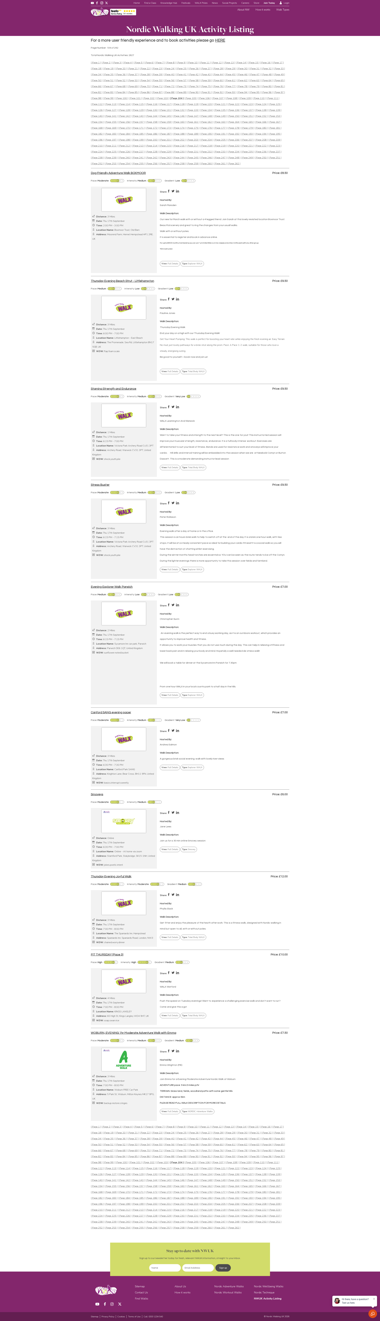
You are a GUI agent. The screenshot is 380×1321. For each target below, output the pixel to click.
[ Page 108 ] (231, 98)
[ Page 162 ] (206, 122)
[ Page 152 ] (261, 116)
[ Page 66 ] (96, 86)
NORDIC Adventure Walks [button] (197, 1111)
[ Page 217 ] (193, 145)
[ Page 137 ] (247, 110)
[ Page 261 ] (220, 163)
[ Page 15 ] (253, 62)
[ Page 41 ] (182, 74)
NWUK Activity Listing (267, 1298)
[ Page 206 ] (233, 140)
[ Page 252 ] (97, 163)
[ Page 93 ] (230, 92)
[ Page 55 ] (157, 80)
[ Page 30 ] (242, 68)
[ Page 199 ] (138, 140)
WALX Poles (201, 2)
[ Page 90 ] (194, 92)
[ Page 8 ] (171, 62)
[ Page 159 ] (165, 122)
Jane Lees (165, 826)
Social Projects (229, 2)
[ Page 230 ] (179, 151)
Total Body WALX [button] (193, 371)
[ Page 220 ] (233, 145)
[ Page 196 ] (97, 140)
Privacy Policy (108, 1316)
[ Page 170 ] (124, 128)
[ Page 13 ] (229, 62)
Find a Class (150, 2)
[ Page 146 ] (179, 116)
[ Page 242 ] (152, 157)
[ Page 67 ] (109, 86)
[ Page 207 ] (247, 140)
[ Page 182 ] (97, 134)
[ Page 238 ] (97, 157)
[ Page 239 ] (111, 157)
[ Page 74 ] (194, 86)
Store (256, 2)
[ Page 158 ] (152, 122)
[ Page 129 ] (138, 110)
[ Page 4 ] (128, 62)
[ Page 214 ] (152, 145)
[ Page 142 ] (124, 116)
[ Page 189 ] (193, 134)
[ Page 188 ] (179, 134)
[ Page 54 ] (145, 80)
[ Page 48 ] (267, 74)
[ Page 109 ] (245, 98)
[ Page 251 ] (274, 157)
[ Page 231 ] (193, 151)
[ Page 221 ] (247, 145)
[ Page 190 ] (206, 134)
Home (137, 2)
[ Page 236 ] (261, 151)
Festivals (186, 2)
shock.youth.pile (112, 459)
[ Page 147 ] (193, 116)
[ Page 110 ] (259, 98)
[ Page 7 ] (160, 62)
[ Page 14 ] (241, 62)
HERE (220, 40)
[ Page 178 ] (233, 128)
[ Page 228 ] (152, 151)
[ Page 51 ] (109, 80)
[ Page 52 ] (121, 80)
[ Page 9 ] (181, 62)
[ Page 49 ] (279, 74)
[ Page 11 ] (205, 62)
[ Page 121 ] (220, 104)
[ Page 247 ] (220, 157)
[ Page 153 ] (274, 116)
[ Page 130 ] (152, 110)
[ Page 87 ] (157, 92)
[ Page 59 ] (206, 80)
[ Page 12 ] (217, 62)
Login (286, 2)
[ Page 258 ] (179, 163)
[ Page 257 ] (165, 163)
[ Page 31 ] (255, 68)
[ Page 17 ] (278, 62)
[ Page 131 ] (165, 110)
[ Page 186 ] (152, 134)
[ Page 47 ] (255, 74)
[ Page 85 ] (133, 92)
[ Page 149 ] (220, 116)
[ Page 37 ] (133, 74)
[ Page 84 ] (121, 92)
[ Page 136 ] (233, 110)
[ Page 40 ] (169, 74)
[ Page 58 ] (194, 80)
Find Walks (141, 1298)
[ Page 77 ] (230, 86)
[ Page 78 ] (242, 86)
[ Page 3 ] (117, 62)
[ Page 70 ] (145, 86)
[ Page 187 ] (165, 134)
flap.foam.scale (112, 351)
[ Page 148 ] (206, 116)
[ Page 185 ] (138, 134)
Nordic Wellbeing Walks (268, 1286)
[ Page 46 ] (242, 74)
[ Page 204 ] (206, 140)
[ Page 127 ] (111, 110)
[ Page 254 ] (124, 163)
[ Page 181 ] (274, 128)
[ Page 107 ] (218, 98)
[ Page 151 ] (247, 116)
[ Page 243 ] (165, 157)
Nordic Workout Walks (228, 1292)
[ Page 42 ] (194, 74)
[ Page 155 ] (111, 122)
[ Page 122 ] (233, 104)
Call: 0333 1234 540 (153, 1316)
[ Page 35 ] (109, 74)
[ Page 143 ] (138, 116)
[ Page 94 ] (242, 92)
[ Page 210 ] (97, 145)
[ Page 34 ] (96, 74)
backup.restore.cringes (115, 1103)
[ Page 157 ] (138, 122)
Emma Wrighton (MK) (171, 1065)
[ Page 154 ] (97, 122)
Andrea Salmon (168, 744)
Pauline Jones (167, 313)
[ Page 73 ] (182, 86)
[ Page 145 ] (165, 116)
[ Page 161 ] (193, 122)
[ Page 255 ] (138, 163)
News (215, 2)
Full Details (170, 263)
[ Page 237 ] (274, 151)
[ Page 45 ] (230, 74)
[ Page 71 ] (157, 86)
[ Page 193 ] (247, 134)
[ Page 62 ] (242, 80)
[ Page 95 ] (255, 92)
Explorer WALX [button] (192, 263)
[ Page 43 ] (206, 74)
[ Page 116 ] (152, 104)
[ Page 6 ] (149, 62)
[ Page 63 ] (255, 80)
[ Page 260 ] (206, 163)
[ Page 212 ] (124, 145)
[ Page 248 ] (233, 157)
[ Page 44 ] (218, 74)
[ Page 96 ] (267, 92)
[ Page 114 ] (124, 104)
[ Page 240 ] (124, 157)
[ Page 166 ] (261, 122)
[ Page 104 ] (177, 98)
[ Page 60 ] (218, 80)
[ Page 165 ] (247, 122)
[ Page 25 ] (182, 68)
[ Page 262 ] (233, 163)
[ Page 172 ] (152, 128)
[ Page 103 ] (162, 98)
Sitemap (140, 1286)
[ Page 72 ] (169, 86)
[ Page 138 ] (261, 110)
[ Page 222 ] (261, 145)
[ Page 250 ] (261, 157)
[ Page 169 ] (111, 128)
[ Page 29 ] (230, 68)
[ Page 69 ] (133, 86)
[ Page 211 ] (111, 145)
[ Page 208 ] (261, 140)
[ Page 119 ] (193, 104)
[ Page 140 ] (97, 116)
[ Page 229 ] (165, 151)
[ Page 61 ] (230, 80)
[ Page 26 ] (194, 68)
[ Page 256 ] (152, 163)
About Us (180, 1286)
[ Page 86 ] (145, 92)
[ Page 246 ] (206, 157)
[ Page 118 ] (179, 104)
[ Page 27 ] (206, 68)
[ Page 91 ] (206, 92)
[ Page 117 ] (165, 104)
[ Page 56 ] (169, 80)
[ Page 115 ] (138, 104)
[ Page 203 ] (193, 140)
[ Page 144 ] (152, 116)
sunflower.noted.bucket (116, 652)
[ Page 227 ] (138, 151)
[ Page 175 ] (193, 128)
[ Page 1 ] (96, 62)
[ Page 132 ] (179, 110)
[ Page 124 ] (261, 104)
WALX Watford (168, 987)
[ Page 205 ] (220, 140)
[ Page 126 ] (97, 110)
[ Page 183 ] (111, 134)
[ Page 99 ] (109, 98)
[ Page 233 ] (220, 151)
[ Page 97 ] (279, 92)
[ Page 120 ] (206, 104)
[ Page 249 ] (247, 157)
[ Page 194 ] (261, 134)
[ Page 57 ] (182, 80)
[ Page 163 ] (220, 122)
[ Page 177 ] (220, 128)
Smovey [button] (188, 849)
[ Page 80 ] (267, 86)
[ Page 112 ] (97, 104)
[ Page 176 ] (206, 128)
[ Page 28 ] (218, 68)
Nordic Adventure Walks (229, 1286)
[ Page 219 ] (220, 145)
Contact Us (141, 1292)
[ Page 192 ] (233, 134)
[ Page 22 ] (145, 68)
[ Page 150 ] (233, 116)
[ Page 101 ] (135, 98)
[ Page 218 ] (206, 145)
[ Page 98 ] (96, 98)
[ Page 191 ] (220, 134)
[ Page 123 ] (247, 104)
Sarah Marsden (168, 205)
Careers (245, 2)
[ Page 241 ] (138, 157)
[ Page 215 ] (165, 145)
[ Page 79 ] (255, 86)
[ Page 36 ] (121, 74)
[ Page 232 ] (206, 151)
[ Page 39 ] (157, 74)
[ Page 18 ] (96, 68)
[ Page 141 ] (111, 116)
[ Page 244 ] (179, 157)
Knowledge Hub (169, 2)
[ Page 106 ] (204, 98)
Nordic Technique (264, 1292)
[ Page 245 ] (193, 157)
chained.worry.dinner (114, 942)
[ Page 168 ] (97, 128)
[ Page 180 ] (261, 128)
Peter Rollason (168, 517)
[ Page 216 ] (179, 145)
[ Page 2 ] (107, 62)
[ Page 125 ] (274, 104)
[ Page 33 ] (279, 68)
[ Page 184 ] (124, 134)
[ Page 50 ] (96, 80)
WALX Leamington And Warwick (177, 421)
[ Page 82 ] (96, 92)
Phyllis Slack (166, 908)
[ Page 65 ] (279, 80)
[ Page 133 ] (193, 110)
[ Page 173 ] (165, 128)
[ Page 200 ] (152, 140)
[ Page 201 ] (165, 140)
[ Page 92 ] (218, 92)
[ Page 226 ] (124, 151)
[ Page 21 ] (133, 68)
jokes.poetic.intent (113, 865)
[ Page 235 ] (247, 151)
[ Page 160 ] (179, 122)
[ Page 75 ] (206, 86)
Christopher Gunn (169, 619)
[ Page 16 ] (266, 62)
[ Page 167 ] (274, 122)
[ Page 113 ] (111, 104)
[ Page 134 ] (206, 110)
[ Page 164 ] (233, 122)
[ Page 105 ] (190, 98)
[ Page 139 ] (274, 110)
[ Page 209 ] (274, 140)
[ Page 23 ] (157, 68)
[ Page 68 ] (121, 86)
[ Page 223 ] (274, 145)
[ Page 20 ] (121, 68)
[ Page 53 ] (133, 80)
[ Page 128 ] (124, 110)
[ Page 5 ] (139, 62)
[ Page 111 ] (272, 98)
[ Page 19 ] (109, 68)
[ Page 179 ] (247, 128)
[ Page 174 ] (179, 128)
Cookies (121, 1316)
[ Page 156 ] (124, 122)
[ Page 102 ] (149, 98)
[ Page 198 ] (124, 140)
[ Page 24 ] (169, 68)
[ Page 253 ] (111, 163)
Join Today (269, 2)
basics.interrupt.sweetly (116, 782)
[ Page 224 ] (97, 151)
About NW (243, 9)
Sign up (223, 1267)
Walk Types (282, 9)
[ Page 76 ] (218, 86)
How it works (262, 9)
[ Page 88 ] (169, 92)
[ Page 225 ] (111, 151)
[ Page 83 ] (109, 92)
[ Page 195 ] (274, 134)
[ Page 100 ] (121, 98)
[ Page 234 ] (233, 151)
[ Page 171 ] (138, 128)
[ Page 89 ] (182, 92)
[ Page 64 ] (267, 80)
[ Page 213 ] (138, 145)
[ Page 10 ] (193, 62)
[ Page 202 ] (179, 140)
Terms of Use (134, 1316)
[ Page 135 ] (220, 110)
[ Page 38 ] (145, 74)
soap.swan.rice (111, 1020)
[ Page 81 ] (279, 86)
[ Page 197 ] (111, 140)
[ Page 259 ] (193, 163)
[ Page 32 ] (267, 68)
